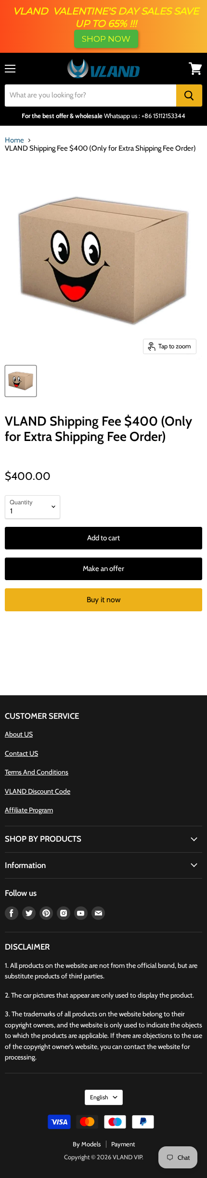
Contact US (21, 753)
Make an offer (103, 568)
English (99, 1097)
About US (19, 734)
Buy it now (104, 599)
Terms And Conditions (36, 772)
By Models (87, 1144)
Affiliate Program (29, 810)
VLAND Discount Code (37, 791)
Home (14, 140)
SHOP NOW (106, 39)
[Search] (189, 95)
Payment (123, 1144)
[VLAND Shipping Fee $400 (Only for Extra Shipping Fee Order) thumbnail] (20, 381)
